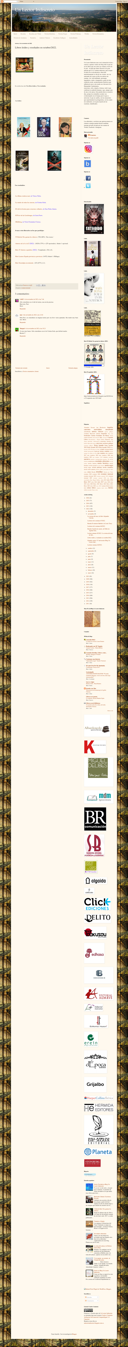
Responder (23, 309)
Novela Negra (62, 34)
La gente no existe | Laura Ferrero (95, 641)
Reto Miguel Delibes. (95, 480)
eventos (102, 449)
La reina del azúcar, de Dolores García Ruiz (103, 1247)
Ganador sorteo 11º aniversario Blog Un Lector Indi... (99, 541)
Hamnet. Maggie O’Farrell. (93, 654)
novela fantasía (92, 463)
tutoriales (89, 490)
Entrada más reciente (21, 368)
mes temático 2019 (92, 455)
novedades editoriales (102, 461)
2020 (87, 579)
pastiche (97, 469)
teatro (103, 488)
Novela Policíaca (75, 34)
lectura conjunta (104, 451)
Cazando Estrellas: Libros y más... (96, 653)
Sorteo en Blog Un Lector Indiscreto (101, 1271)
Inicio (15, 34)
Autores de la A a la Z (22, 243)
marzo (90, 567)
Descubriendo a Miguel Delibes (96, 439)
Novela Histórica (49, 34)
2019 (87, 582)
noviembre (91, 514)
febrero (90, 570)
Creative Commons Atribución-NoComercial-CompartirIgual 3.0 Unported (98, 1317)
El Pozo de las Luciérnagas (24, 215)
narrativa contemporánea (96, 459)
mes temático (101, 453)
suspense (99, 488)
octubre (90, 548)
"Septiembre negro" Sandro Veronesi (96, 661)
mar (21, 315)
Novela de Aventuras (20, 38)
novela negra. (87, 467)
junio (89, 559)
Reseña (93, 472)
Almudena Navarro (89, 427)
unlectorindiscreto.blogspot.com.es (94, 1323)
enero (89, 573)
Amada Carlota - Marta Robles (94, 648)
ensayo (94, 443)
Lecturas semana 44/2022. (95, 545)
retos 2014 (110, 480)
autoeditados (87, 431)
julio (89, 556)
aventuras (86, 433)
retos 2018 (107, 482)
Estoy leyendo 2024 (104, 447)
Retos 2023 (87, 486)
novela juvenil (93, 465)
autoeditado (109, 429)
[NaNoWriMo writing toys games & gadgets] (98, 365)
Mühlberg (19, 222)
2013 (87, 598)
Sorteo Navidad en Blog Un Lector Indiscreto (102, 1185)
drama (85, 441)
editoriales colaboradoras (94, 441)
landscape (96, 451)
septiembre (91, 551)
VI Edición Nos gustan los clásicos (26, 237)
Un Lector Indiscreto (35, 9)
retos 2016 (94, 482)
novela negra (109, 465)
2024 (87, 503)
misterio (105, 457)
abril (89, 565)
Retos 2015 (87, 482)
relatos (89, 472)
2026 (87, 498)
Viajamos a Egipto (99, 1221)
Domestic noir (109, 439)
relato (85, 472)
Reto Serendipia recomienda (24, 263)
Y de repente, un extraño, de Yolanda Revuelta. (102, 1259)
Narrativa (33, 38)
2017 (87, 587)
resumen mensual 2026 (99, 478)
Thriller (86, 34)
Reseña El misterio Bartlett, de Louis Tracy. (100, 523)
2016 (87, 590)
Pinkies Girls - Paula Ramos (93, 683)
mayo (89, 562)
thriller (110, 488)
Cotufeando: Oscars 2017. (93, 667)
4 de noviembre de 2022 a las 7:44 (34, 299)
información (91, 451)
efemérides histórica (105, 441)
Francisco (93, 135)
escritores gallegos (108, 443)
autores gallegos (109, 431)
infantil (85, 451)
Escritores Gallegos (60, 38)
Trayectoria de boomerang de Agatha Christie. (96, 691)
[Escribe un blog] (39, 285)
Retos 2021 (96, 484)
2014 (87, 595)
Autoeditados (73, 38)
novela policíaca (97, 467)
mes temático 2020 (104, 455)
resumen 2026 (96, 474)
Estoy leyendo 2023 (92, 447)
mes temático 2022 (97, 457)
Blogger (74, 1334)
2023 (87, 506)
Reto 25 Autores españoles (24, 250)
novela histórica (103, 463)
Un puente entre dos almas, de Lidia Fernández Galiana (96, 705)
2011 (87, 604)
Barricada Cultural (95, 433)
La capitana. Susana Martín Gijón (95, 698)
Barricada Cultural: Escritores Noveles (102, 1197)
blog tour (110, 433)
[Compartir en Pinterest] (45, 285)
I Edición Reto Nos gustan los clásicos (102, 1210)
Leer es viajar (90, 682)
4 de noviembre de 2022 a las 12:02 (33, 315)
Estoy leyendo (99, 445)
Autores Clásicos (44, 38)
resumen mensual (25, 288)
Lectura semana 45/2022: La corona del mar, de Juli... (100, 534)
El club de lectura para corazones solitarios (29, 209)
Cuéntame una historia (93, 659)
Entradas (89, 1297)
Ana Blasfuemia (101, 427)
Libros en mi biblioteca (93, 703)
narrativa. (105, 459)
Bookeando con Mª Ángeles (94, 646)
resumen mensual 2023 (90, 476)
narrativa (87, 459)
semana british (106, 486)
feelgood (107, 449)
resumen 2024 (88, 474)
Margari (22, 328)
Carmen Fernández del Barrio (100, 435)
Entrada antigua (73, 368)
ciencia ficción (88, 437)
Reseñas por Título (35, 34)
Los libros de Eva (92, 453)
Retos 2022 (103, 484)
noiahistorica (91, 461)
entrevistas (99, 443)
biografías (104, 433)
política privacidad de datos (106, 469)
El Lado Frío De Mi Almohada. (95, 666)
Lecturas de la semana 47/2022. (96, 521)
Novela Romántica (98, 34)
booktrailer (87, 435)
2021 (87, 576)
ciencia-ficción (95, 437)
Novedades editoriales (100, 1234)
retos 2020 (90, 484)
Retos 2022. (110, 484)
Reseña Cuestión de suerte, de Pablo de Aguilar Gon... (99, 529)
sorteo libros (91, 488)
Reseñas (23, 34)
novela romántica (108, 467)
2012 (87, 601)
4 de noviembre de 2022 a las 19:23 (35, 328)
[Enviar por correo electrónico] (37, 285)
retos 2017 (101, 482)
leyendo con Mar (91, 688)
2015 (87, 593)
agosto (90, 554)
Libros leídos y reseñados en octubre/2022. (100, 538)
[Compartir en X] (41, 285)
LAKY (22, 299)
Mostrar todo (110, 710)
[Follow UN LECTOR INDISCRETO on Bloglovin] (90, 1176)
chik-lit (111, 435)
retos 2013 (103, 480)
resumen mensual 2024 (102, 476)
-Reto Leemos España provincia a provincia (28, 256)
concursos (104, 437)
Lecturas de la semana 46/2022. (96, 526)
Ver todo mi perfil (93, 138)
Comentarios (90, 1301)
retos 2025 (98, 486)
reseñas (99, 471)
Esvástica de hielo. (95, 449)
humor (111, 449)
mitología (111, 457)
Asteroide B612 (90, 640)
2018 (87, 584)
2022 (87, 509)
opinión (93, 469)
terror (106, 488)
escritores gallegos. (88, 445)
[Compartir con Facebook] (43, 285)
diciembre (91, 511)
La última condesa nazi (23, 196)
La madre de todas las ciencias (25, 202)
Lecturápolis (90, 672)
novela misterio (100, 465)
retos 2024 (93, 486)
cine (101, 437)
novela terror (87, 469)
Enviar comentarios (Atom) (31, 371)
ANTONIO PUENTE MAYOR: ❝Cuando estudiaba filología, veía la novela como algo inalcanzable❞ (98, 675)
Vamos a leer (95, 490)
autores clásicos (97, 431)
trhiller (85, 490)
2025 (87, 500)
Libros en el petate (91, 697)
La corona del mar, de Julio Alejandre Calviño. (98, 517)
